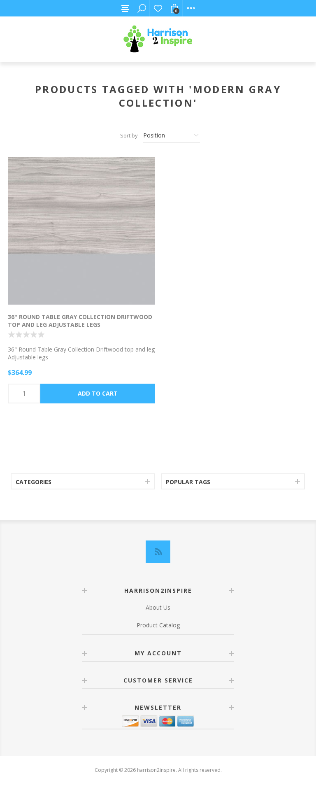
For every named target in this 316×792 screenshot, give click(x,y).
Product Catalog (158, 625)
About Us (158, 607)
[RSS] (158, 551)
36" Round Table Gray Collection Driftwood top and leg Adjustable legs (80, 320)
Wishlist (158, 8)
